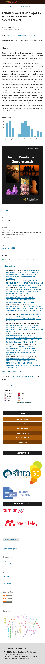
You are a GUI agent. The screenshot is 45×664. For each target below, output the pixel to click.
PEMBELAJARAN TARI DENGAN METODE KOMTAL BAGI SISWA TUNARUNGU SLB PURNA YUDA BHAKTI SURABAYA (24, 308)
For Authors (6, 580)
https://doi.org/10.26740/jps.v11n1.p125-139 (20, 35)
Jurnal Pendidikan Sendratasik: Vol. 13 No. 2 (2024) (24, 285)
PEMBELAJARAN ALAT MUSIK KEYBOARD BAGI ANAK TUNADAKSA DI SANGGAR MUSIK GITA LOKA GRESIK (23, 289)
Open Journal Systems (10, 549)
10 (17, 371)
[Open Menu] (2, 2)
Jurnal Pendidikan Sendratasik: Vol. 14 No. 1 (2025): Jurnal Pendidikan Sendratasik (24, 319)
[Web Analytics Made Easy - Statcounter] (4, 386)
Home (4, 7)
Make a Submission (11, 539)
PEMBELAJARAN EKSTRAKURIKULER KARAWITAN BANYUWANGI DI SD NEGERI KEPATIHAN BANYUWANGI (23, 327)
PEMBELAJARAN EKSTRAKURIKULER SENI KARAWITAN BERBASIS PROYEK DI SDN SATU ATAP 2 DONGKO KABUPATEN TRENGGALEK (24, 338)
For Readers (7, 576)
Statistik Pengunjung (13, 386)
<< (3, 371)
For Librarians (7, 583)
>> (21, 371)
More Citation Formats (11, 238)
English (5, 561)
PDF (6, 210)
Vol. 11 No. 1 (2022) (22, 7)
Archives (11, 7)
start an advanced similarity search (22, 376)
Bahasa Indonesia (9, 564)
